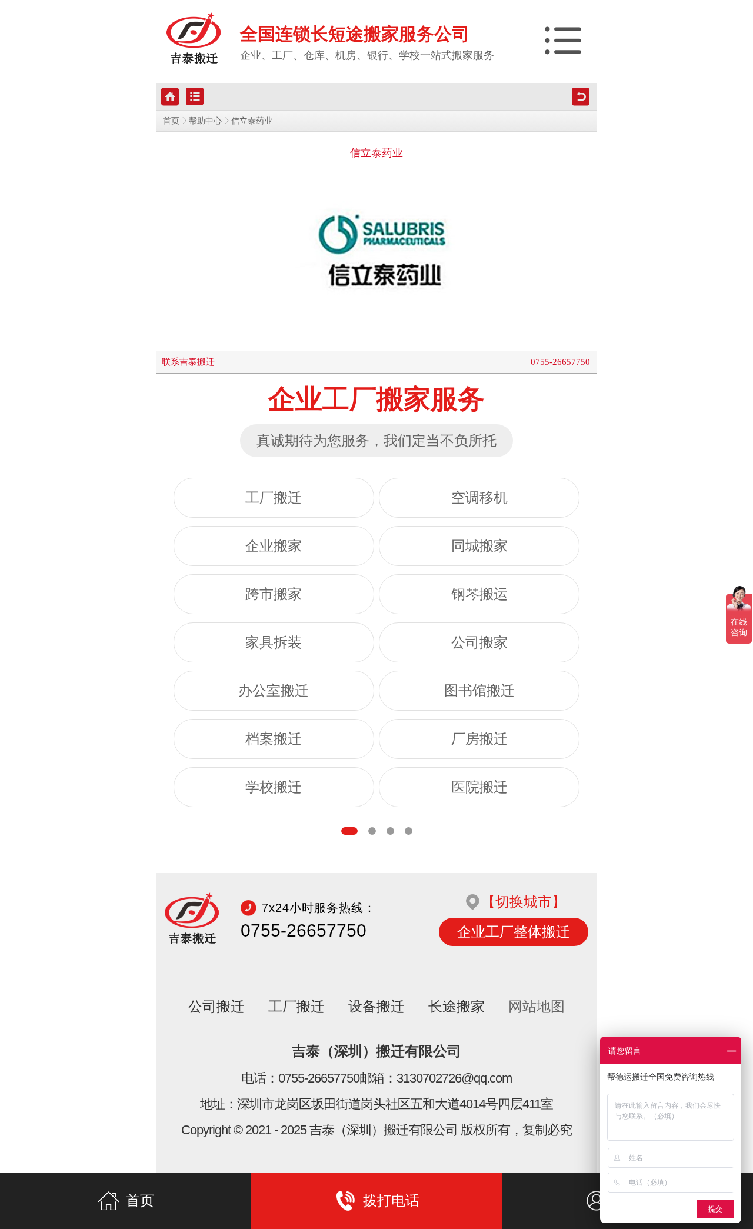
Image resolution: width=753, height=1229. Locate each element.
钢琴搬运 (479, 594)
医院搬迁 (479, 787)
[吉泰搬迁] (193, 38)
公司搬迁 (216, 1007)
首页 (171, 120)
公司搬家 (479, 642)
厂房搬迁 (479, 739)
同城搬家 (479, 546)
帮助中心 (205, 120)
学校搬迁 (273, 787)
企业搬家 (273, 546)
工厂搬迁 (273, 497)
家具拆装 (273, 642)
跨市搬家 (273, 594)
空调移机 (479, 497)
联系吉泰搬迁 (188, 362)
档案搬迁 (273, 739)
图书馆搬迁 (479, 690)
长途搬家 (456, 1007)
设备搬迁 (376, 1007)
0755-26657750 (560, 362)
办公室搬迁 (273, 690)
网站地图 (536, 1007)
